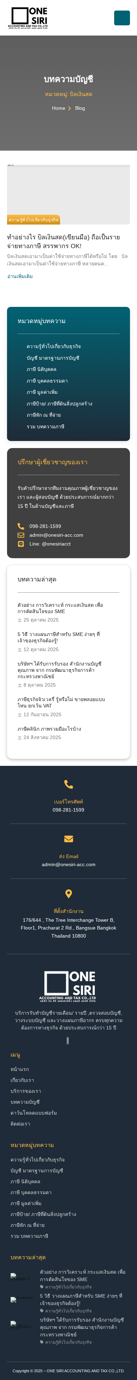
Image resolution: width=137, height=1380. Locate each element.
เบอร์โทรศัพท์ (68, 802)
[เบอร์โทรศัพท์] (68, 784)
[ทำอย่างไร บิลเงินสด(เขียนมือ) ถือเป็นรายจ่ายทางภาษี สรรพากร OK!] (68, 195)
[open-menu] (122, 18)
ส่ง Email (68, 856)
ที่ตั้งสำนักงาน (69, 911)
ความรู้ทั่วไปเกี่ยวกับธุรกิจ (33, 220)
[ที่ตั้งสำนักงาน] (68, 893)
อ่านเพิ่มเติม (20, 276)
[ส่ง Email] (68, 838)
